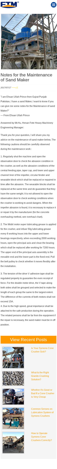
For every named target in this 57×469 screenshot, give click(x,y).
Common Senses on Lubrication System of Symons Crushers (42, 412)
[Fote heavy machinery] (10, 7)
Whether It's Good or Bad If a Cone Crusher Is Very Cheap (42, 393)
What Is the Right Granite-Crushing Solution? (40, 376)
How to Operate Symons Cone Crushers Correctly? (41, 436)
